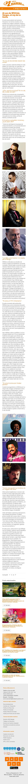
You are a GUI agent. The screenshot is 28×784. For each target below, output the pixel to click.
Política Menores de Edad (9, 711)
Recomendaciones (8, 704)
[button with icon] (7, 759)
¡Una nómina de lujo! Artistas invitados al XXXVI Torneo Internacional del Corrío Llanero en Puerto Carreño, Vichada (13, 600)
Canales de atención (8, 734)
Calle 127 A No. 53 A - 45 (9, 692)
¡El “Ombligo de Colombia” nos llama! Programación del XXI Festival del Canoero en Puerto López (13, 651)
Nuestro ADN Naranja (8, 719)
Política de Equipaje (8, 709)
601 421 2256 (11, 690)
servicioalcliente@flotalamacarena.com (13, 698)
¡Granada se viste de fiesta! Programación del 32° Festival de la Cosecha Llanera (13, 676)
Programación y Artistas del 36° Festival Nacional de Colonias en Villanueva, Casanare (12, 626)
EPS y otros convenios (9, 741)
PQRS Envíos (6, 739)
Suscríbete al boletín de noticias (11, 725)
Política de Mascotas (8, 708)
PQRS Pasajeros (7, 737)
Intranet (5, 727)
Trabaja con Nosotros (8, 721)
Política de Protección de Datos (11, 713)
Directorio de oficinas (8, 736)
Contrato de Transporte (9, 706)
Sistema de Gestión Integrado (11, 723)
